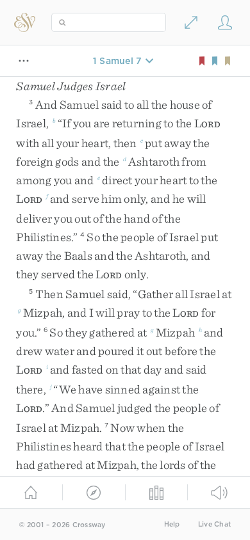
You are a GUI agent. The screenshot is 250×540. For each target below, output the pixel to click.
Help (172, 524)
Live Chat (214, 524)
